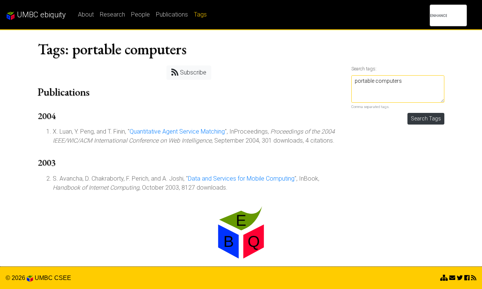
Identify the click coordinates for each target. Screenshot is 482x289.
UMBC (44, 278)
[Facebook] (467, 278)
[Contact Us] (444, 278)
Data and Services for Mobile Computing (241, 178)
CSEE (62, 278)
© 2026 (16, 278)
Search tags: (364, 68)
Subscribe (192, 72)
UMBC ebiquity (40, 14)
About (86, 14)
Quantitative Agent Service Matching (177, 131)
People (140, 14)
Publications (172, 14)
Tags (200, 14)
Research (112, 14)
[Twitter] (460, 278)
